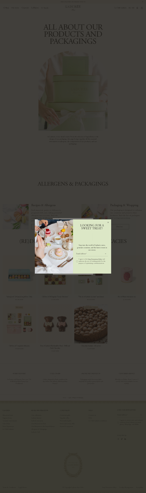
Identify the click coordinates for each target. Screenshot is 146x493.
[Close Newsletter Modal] (108, 222)
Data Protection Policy (95, 259)
